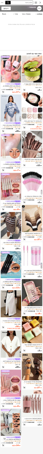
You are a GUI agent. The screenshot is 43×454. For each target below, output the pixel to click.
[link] (39, 8)
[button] (40, 2)
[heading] (24, 7)
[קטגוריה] (36, 2)
